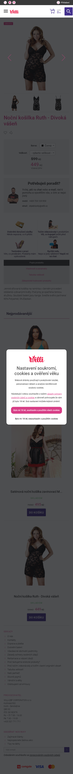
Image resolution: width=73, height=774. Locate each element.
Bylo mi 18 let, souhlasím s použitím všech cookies (36, 410)
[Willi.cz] (14, 11)
